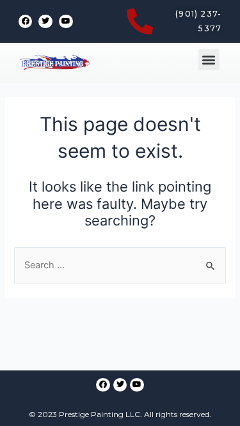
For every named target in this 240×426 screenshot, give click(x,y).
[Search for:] (119, 265)
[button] (209, 59)
